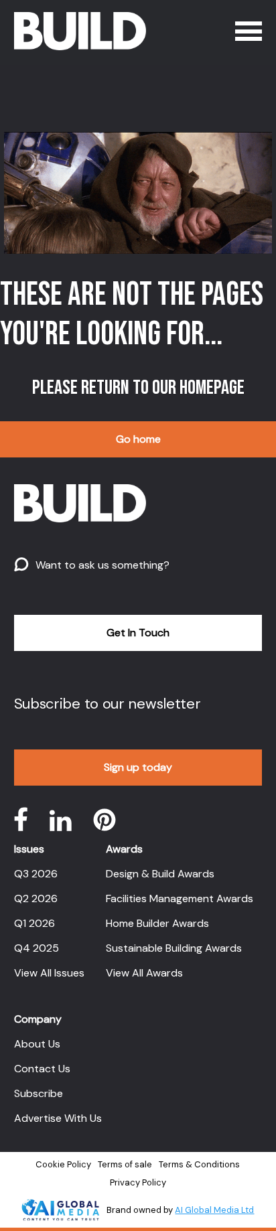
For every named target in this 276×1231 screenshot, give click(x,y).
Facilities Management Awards (179, 898)
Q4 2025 (36, 948)
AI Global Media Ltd (214, 1210)
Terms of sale (125, 1164)
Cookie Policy (63, 1164)
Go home (138, 439)
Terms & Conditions (199, 1164)
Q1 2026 (34, 923)
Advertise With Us (58, 1118)
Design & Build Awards (160, 874)
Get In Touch (138, 633)
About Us (37, 1044)
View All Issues (49, 973)
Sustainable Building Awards (174, 948)
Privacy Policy (138, 1182)
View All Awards (144, 973)
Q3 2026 (36, 874)
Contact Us (42, 1069)
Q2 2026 (36, 898)
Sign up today (138, 767)
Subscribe (38, 1093)
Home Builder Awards (157, 923)
